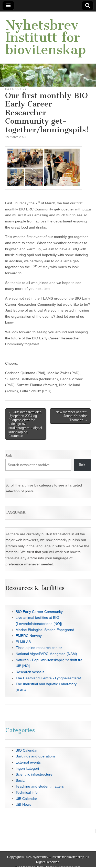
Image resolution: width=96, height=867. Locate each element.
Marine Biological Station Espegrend (45, 630)
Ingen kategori (16, 88)
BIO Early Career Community (39, 612)
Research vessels (30, 672)
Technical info (27, 792)
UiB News (23, 804)
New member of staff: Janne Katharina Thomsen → (72, 416)
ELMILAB (23, 642)
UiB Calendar (26, 799)
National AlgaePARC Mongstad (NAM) (46, 654)
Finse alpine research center (39, 648)
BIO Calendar (27, 750)
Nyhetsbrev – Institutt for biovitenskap (47, 37)
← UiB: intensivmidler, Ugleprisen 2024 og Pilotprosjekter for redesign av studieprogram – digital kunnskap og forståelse (25, 424)
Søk (8, 456)
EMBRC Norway (29, 636)
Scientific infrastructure (34, 774)
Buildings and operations (36, 756)
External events (28, 762)
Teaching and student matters (40, 786)
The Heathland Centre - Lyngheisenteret (48, 678)
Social (20, 780)
